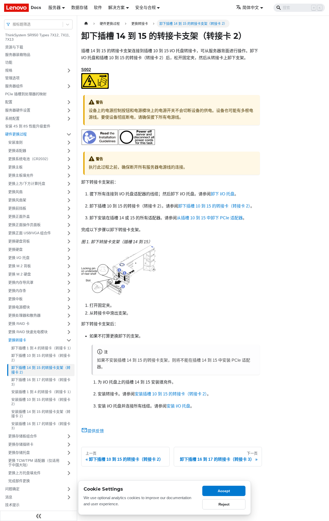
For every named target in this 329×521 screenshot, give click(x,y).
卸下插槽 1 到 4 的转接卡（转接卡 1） (42, 348)
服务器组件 (14, 86)
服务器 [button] (54, 7)
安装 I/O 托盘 (178, 406)
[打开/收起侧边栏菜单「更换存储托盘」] (69, 453)
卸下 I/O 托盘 (222, 194)
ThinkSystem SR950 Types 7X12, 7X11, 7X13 (37, 37)
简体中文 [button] (250, 7)
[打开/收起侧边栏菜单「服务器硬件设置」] (69, 110)
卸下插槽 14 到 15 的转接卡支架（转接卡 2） (40, 370)
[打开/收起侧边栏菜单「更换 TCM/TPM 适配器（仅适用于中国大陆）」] (69, 463)
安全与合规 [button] (145, 7)
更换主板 (15, 167)
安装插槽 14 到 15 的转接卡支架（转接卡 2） (40, 414)
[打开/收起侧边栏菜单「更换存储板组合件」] (69, 436)
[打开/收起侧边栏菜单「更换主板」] (69, 167)
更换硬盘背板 (19, 241)
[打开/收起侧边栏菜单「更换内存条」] (69, 291)
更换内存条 (17, 291)
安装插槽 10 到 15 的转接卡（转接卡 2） (40, 401)
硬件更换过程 (16, 134)
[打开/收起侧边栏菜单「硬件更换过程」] (69, 134)
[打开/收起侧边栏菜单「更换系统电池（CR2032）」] (69, 159)
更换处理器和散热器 (24, 315)
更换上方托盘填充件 (24, 473)
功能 (8, 62)
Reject (224, 504)
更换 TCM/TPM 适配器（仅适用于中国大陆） (33, 462)
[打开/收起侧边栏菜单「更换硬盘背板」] (69, 241)
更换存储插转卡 (20, 444)
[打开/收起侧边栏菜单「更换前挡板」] (69, 208)
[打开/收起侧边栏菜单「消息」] (69, 497)
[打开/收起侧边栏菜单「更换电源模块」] (69, 307)
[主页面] (86, 24)
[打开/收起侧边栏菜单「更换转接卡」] (69, 340)
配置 (8, 102)
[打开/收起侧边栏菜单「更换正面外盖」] (69, 217)
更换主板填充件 (20, 175)
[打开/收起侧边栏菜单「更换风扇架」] (69, 200)
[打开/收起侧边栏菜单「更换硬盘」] (69, 250)
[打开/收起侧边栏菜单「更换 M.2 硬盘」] (69, 274)
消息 (8, 497)
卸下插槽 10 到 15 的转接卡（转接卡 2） (40, 358)
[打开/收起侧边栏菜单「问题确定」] (69, 489)
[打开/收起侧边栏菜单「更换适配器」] (69, 151)
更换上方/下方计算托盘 (26, 183)
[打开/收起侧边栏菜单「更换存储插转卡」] (69, 444)
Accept (224, 491)
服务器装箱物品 (17, 55)
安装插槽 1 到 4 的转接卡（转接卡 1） (42, 392)
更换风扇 (15, 192)
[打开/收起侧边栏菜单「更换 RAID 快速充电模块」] (69, 332)
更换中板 (15, 299)
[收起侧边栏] (38, 516)
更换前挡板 (17, 208)
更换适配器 (17, 151)
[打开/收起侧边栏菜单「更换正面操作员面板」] (69, 225)
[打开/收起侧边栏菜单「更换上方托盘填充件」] (69, 473)
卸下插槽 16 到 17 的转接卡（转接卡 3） (40, 382)
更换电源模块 (19, 307)
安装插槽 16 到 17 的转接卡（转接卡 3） (40, 426)
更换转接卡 (17, 340)
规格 (8, 70)
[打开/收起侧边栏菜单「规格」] (69, 70)
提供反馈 (95, 431)
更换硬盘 (15, 249)
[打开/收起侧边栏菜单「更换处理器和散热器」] (69, 315)
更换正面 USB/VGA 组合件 (29, 233)
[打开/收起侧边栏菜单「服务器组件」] (69, 86)
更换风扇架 (17, 200)
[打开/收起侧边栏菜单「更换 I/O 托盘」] (69, 258)
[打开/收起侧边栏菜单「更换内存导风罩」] (69, 283)
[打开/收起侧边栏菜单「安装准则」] (69, 142)
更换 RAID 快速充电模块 (28, 332)
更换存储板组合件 (22, 436)
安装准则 (15, 142)
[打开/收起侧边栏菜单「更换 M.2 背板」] (69, 266)
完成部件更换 (19, 481)
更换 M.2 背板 (19, 266)
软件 (98, 7)
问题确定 (12, 489)
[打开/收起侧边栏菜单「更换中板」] (69, 299)
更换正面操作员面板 (24, 225)
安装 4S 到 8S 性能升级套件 (27, 126)
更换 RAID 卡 (19, 324)
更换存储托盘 (19, 452)
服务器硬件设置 (17, 110)
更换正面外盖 (19, 216)
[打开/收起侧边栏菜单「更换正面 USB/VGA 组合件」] (69, 233)
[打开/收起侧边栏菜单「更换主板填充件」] (69, 175)
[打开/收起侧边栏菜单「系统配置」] (69, 119)
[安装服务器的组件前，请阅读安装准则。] (99, 144)
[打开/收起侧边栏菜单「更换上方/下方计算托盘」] (69, 184)
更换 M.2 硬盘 (19, 274)
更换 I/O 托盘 (19, 258)
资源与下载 (14, 47)
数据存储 (79, 7)
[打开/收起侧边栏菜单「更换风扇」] (69, 192)
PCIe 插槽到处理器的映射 (26, 94)
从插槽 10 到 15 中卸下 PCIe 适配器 (210, 218)
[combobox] (13, 24)
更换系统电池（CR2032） (29, 159)
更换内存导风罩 (20, 282)
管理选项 (12, 78)
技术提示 (12, 505)
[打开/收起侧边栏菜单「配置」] (69, 102)
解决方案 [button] (116, 7)
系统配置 (12, 118)
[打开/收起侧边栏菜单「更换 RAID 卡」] (69, 324)
